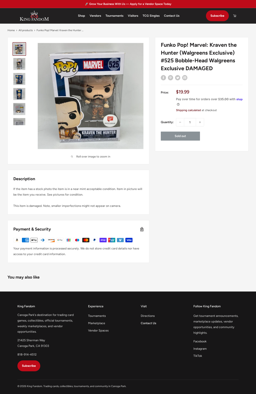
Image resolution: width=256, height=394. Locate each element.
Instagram (200, 348)
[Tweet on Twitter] (177, 77)
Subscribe (217, 15)
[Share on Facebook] (163, 77)
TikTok (197, 356)
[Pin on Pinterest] (170, 77)
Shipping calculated (188, 110)
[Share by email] (184, 77)
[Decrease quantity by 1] (180, 122)
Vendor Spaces (98, 330)
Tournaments (114, 15)
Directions (148, 316)
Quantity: (167, 122)
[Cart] (235, 16)
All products (26, 30)
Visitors (133, 15)
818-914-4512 (27, 354)
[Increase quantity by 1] (200, 122)
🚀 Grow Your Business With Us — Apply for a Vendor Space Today (128, 4)
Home (11, 30)
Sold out (180, 136)
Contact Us (171, 15)
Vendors (95, 15)
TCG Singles (151, 15)
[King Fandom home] (34, 16)
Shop (81, 15)
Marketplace (96, 323)
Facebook (200, 341)
